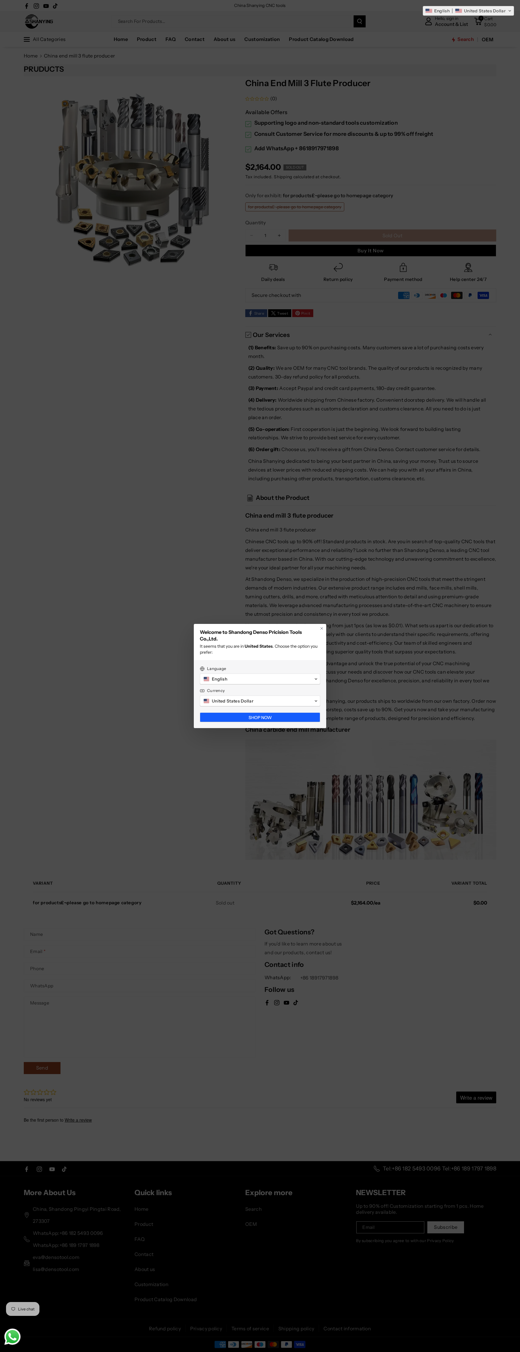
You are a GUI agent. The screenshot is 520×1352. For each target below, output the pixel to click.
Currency (216, 690)
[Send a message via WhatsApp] (12, 1336)
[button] (468, 11)
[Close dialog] (321, 628)
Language (216, 668)
